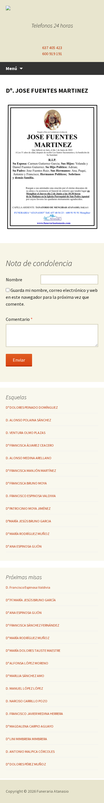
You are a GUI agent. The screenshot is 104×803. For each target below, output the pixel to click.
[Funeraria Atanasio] (52, 8)
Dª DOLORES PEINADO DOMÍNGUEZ (32, 407)
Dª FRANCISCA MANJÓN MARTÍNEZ (31, 470)
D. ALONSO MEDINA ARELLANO (28, 458)
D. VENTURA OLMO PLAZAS (25, 432)
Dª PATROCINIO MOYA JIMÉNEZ (28, 508)
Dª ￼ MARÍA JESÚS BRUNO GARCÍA (31, 600)
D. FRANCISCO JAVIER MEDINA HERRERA (34, 713)
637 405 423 (52, 47)
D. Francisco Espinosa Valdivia (28, 587)
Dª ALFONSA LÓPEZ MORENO (27, 663)
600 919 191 (52, 53)
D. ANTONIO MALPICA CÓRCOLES (30, 751)
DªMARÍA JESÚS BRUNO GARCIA (28, 521)
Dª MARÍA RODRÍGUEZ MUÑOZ (27, 534)
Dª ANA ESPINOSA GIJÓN (24, 546)
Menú (11, 68)
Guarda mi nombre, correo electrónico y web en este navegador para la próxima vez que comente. (52, 297)
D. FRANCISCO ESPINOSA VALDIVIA (31, 496)
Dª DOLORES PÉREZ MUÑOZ (26, 764)
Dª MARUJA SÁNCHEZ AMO (25, 676)
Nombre (14, 279)
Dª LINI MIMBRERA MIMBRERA (26, 739)
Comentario (19, 319)
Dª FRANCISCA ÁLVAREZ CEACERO (30, 445)
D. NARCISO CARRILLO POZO (26, 701)
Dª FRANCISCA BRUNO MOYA (26, 483)
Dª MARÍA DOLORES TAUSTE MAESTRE (33, 650)
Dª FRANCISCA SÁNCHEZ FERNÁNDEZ (32, 625)
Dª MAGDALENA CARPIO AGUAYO (29, 726)
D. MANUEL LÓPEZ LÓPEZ (24, 688)
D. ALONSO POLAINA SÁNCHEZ (28, 420)
